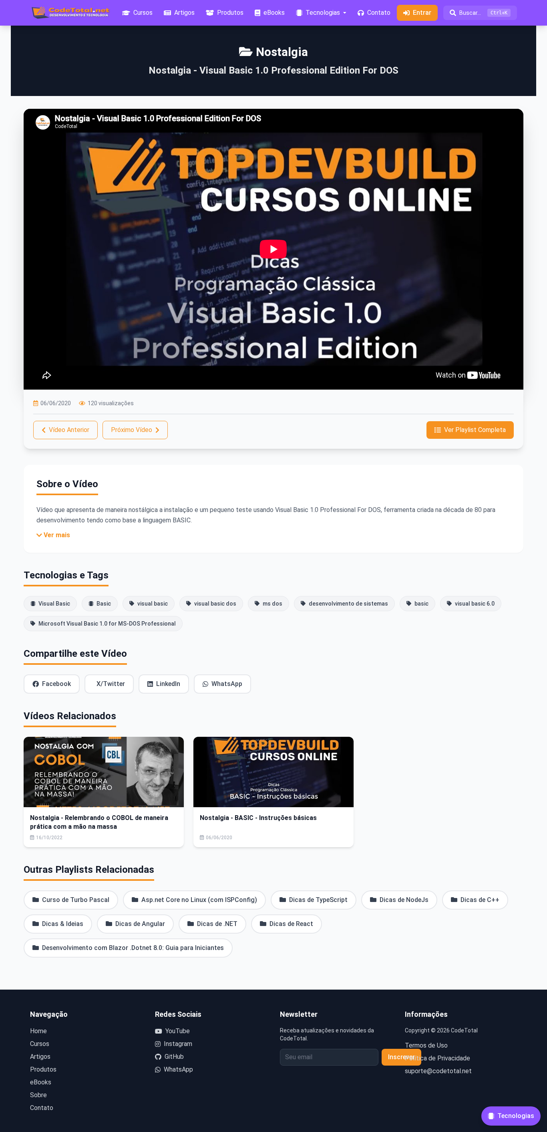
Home (38, 1031)
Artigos (40, 1056)
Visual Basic (54, 603)
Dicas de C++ (480, 900)
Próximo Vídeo (131, 430)
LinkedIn (168, 684)
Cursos (39, 1044)
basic (421, 603)
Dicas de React (291, 924)
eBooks (40, 1082)
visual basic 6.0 (475, 603)
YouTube (177, 1031)
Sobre (38, 1095)
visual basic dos (215, 603)
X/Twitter (111, 684)
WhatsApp (226, 684)
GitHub (174, 1056)
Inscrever (401, 1057)
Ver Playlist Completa (475, 430)
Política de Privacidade (437, 1058)
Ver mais (57, 535)
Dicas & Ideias (62, 924)
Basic (104, 603)
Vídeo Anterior (69, 430)
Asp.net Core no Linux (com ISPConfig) (199, 900)
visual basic (152, 603)
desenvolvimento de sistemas (348, 603)
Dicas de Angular (140, 924)
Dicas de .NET (217, 924)
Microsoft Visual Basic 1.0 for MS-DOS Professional (107, 623)
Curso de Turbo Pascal (75, 900)
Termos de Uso (426, 1045)
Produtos (43, 1069)
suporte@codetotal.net (438, 1071)
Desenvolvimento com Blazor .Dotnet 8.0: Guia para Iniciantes (133, 948)
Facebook (56, 684)
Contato (41, 1108)
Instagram (178, 1044)
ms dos (272, 603)
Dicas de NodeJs (404, 900)
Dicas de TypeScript (318, 900)
